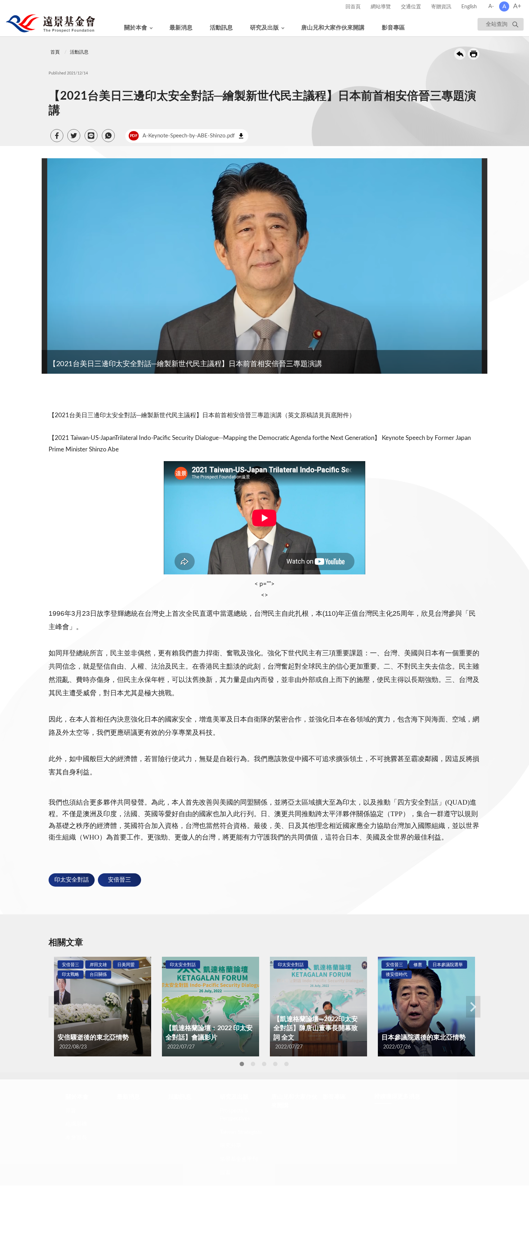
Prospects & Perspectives (235, 1122)
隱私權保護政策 (184, 1208)
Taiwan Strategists (241, 1139)
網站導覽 (381, 6)
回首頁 (353, 6)
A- (491, 6)
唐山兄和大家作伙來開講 (333, 28)
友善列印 (473, 54)
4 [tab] (275, 1064)
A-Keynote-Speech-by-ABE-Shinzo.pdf (182, 135)
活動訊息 (221, 28)
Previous (56, 1007)
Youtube (426, 1139)
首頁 (55, 52)
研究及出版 (264, 28)
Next (473, 1007)
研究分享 (230, 1152)
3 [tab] (264, 1064)
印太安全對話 (71, 880)
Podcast (426, 1171)
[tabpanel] (102, 1006)
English (469, 6)
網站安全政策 (227, 1208)
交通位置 (411, 6)
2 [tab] (253, 1064)
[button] (56, 135)
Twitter (426, 1155)
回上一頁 (460, 54)
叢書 (225, 1179)
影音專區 (393, 28)
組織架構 (76, 1131)
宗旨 (70, 1117)
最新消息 (181, 28)
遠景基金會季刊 (239, 1166)
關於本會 (135, 28)
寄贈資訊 (441, 6)
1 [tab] (242, 1064)
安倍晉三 (119, 880)
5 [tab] (286, 1064)
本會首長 (76, 1144)
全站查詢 (496, 24)
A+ (517, 6)
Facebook (426, 1124)
